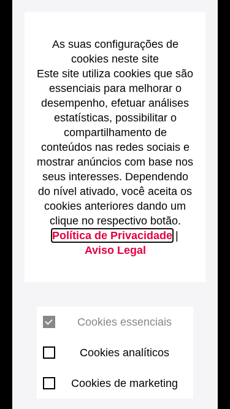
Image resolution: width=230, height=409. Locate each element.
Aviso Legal (115, 250)
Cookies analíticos (124, 352)
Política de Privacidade (112, 235)
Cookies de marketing (124, 383)
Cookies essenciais (124, 322)
